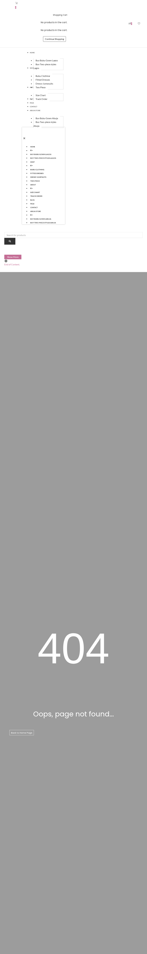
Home (32, 147)
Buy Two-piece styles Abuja (43, 223)
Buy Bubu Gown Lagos (40, 154)
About (33, 185)
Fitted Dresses (36, 173)
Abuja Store (35, 211)
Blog (32, 200)
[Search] (9, 241)
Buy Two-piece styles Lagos (43, 158)
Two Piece (35, 181)
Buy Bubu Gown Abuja (40, 219)
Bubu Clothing (37, 169)
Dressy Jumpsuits (38, 177)
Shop (32, 162)
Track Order (36, 196)
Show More (13, 257)
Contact (34, 207)
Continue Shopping (54, 39)
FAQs (32, 204)
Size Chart (35, 192)
